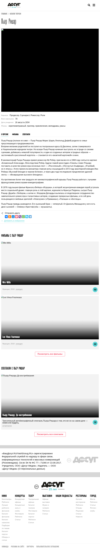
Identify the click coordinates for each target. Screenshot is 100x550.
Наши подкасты (64, 495)
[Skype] (26, 216)
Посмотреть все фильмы (50, 354)
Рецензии (79, 511)
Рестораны (81, 495)
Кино (4, 495)
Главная (4, 14)
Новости (79, 517)
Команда (5, 546)
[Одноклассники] (9, 216)
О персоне (4, 134)
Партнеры (30, 546)
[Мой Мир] (13, 216)
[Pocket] (16, 216)
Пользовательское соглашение (47, 546)
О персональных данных (31, 469)
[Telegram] (30, 216)
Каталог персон (15, 14)
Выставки (47, 495)
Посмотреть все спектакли (50, 434)
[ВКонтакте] (6, 216)
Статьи (17, 520)
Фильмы (15, 134)
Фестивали (19, 514)
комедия (19, 289)
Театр (31, 495)
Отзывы (79, 508)
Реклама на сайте (17, 546)
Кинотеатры (6, 499)
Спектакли (26, 134)
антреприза (7, 426)
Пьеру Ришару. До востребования (17, 414)
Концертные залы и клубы (20, 508)
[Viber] (20, 216)
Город (93, 495)
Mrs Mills (6, 282)
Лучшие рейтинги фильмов (5, 508)
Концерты (20, 495)
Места (92, 499)
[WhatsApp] (23, 216)
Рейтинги (5, 502)
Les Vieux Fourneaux (11, 336)
